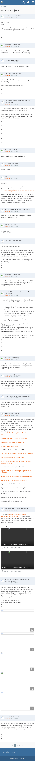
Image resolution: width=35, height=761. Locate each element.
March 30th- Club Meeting (13, 150)
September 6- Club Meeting (13, 44)
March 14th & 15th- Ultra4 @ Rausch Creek (14, 438)
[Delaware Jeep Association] (3, 2)
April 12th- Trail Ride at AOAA (13, 73)
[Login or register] (28, 2)
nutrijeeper (7, 18)
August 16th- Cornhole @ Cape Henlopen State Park (16, 476)
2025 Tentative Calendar (12, 225)
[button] (32, 2)
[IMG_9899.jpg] (17, 620)
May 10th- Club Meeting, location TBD (12, 457)
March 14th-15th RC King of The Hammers (17, 396)
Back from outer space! (11, 163)
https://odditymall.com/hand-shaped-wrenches (18, 191)
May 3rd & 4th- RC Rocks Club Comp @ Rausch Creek (17, 454)
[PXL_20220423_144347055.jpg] (17, 642)
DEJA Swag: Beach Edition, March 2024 (16, 508)
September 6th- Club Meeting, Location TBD (14, 480)
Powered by (17, 758)
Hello (6, 177)
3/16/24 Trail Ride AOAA (12, 717)
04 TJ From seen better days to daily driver (17, 209)
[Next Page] (22, 745)
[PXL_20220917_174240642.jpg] (17, 661)
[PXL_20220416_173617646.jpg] (17, 681)
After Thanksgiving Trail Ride (13, 16)
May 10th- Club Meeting (12, 60)
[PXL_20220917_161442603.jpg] (17, 701)
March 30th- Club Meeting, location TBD (13, 442)
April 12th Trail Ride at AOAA (9, 446)
